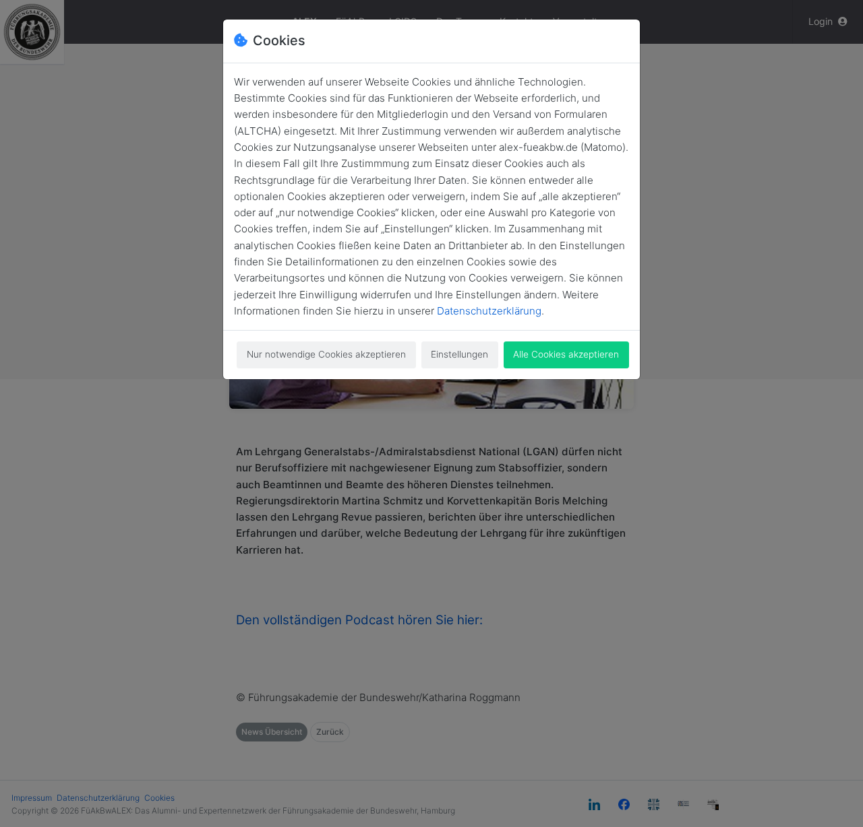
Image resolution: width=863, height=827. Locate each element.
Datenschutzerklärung (489, 310)
